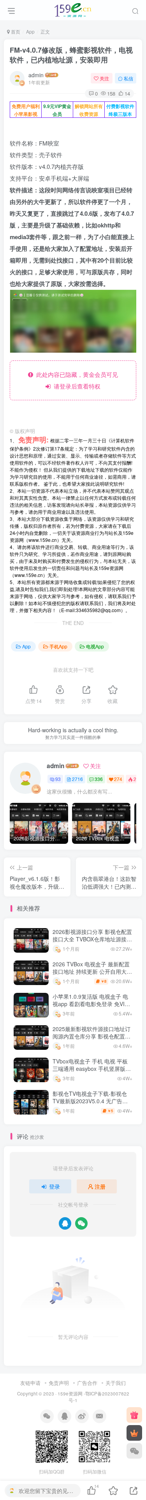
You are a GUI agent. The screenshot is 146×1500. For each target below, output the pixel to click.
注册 (100, 1186)
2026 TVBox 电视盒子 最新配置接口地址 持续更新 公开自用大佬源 (92, 971)
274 (118, 779)
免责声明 (59, 1382)
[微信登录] (81, 1223)
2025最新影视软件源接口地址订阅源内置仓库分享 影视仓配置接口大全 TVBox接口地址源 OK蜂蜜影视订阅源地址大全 (91, 1040)
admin (36, 75)
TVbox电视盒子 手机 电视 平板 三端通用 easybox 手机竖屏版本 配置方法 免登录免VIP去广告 (92, 1068)
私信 (128, 78)
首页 (15, 31)
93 (58, 779)
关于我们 (116, 1382)
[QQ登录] (65, 1223)
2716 (77, 779)
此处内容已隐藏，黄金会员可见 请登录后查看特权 (75, 380)
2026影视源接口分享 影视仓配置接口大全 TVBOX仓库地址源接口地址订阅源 (92, 939)
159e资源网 (70, 1393)
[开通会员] (134, 1433)
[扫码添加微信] (134, 1451)
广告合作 (87, 1382)
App (30, 31)
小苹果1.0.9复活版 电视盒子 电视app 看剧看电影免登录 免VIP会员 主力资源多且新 (90, 1003)
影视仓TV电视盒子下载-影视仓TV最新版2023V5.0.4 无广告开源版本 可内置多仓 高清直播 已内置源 (90, 1105)
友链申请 (30, 1382)
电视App (95, 646)
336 (99, 779)
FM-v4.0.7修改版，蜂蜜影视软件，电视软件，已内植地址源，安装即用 (71, 55)
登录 (54, 1186)
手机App (58, 646)
